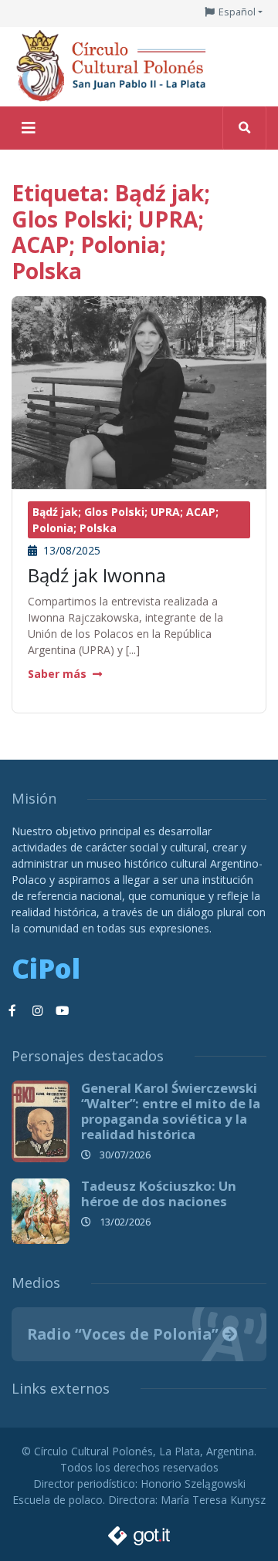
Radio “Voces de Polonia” (124, 1333)
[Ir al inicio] (116, 65)
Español (237, 12)
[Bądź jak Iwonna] (139, 439)
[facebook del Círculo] (12, 1011)
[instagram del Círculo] (37, 1011)
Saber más (57, 673)
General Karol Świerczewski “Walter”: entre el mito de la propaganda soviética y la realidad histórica (170, 1111)
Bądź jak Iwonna (97, 575)
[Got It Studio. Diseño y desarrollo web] (139, 1532)
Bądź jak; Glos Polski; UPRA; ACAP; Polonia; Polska (125, 519)
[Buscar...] (244, 128)
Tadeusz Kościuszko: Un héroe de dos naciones (158, 1193)
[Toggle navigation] (29, 128)
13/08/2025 (70, 550)
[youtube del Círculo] (61, 1011)
